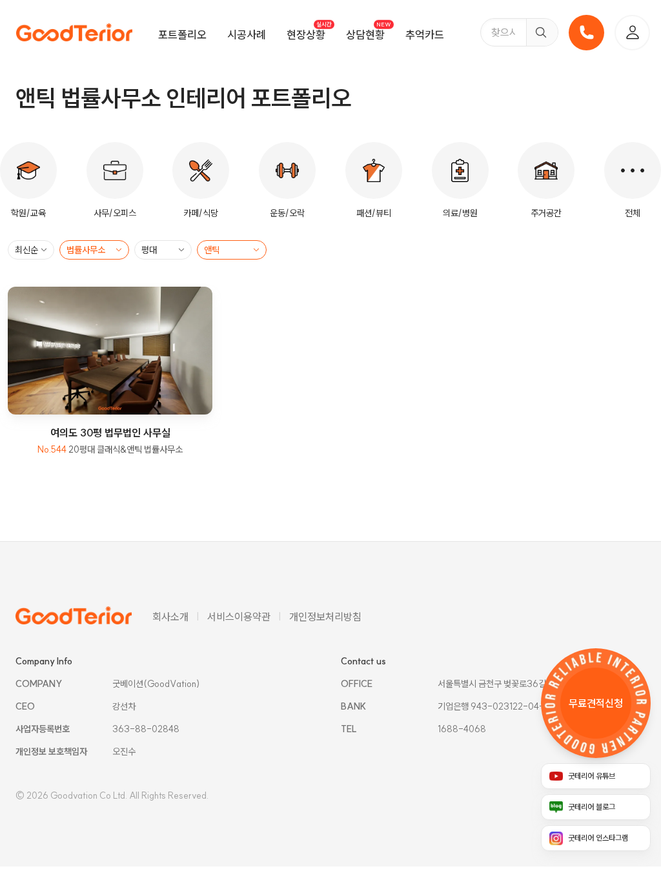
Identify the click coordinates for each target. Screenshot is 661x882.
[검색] (542, 32)
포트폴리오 (182, 34)
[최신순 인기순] (31, 250)
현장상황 (306, 34)
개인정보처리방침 (325, 616)
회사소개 (170, 616)
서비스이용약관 (238, 616)
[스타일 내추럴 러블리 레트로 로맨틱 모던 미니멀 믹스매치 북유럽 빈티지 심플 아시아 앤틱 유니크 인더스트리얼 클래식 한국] (232, 250)
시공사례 (246, 34)
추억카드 (424, 34)
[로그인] (632, 32)
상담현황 (365, 34)
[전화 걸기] (586, 32)
